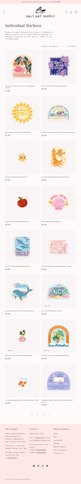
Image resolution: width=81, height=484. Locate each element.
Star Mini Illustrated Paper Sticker (16, 177)
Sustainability (58, 440)
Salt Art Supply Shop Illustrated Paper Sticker (56, 266)
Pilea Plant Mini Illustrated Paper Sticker (18, 355)
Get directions (12, 458)
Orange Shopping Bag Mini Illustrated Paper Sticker (22, 400)
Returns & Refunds (60, 447)
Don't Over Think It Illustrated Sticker (54, 86)
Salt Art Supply (14, 479)
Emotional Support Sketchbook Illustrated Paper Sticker (57, 401)
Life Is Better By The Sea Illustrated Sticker (55, 355)
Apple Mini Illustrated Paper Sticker (17, 221)
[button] (4, 12)
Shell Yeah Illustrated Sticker (51, 221)
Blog (55, 437)
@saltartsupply (41, 450)
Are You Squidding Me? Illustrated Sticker (55, 177)
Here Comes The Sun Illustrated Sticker (18, 132)
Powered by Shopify (24, 479)
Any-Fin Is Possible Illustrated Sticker (17, 266)
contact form (39, 438)
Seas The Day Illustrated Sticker (52, 311)
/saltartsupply (41, 452)
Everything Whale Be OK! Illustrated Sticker (19, 311)
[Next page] (49, 414)
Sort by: (44, 46)
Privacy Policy (58, 453)
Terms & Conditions (60, 450)
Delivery (56, 443)
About (56, 434)
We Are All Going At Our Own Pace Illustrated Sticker (20, 87)
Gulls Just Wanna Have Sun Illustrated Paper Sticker (58, 132)
